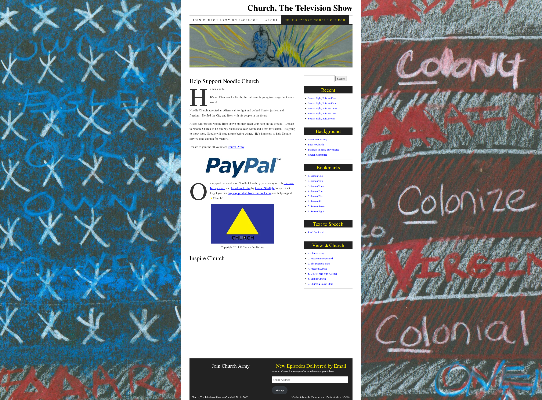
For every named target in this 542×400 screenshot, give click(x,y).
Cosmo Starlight (265, 188)
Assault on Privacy (317, 139)
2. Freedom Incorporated (320, 258)
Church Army (236, 147)
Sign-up (280, 390)
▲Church (228, 397)
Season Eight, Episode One (321, 118)
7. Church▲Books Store (320, 283)
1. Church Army (316, 253)
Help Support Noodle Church (315, 20)
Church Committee (317, 154)
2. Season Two (315, 180)
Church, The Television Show (300, 7)
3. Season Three (316, 186)
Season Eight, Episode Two (322, 113)
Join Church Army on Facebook (226, 20)
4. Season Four (315, 191)
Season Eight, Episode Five (322, 98)
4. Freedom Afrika (317, 268)
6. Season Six (315, 201)
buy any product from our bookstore (249, 193)
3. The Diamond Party (319, 263)
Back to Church (316, 144)
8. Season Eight (316, 211)
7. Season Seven (316, 206)
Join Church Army (231, 365)
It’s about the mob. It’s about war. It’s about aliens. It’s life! (321, 397)
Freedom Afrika (240, 188)
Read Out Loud (316, 232)
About (271, 20)
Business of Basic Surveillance (323, 149)
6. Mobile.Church (317, 278)
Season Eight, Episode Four (322, 103)
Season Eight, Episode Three (322, 108)
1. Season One (315, 175)
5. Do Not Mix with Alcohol (322, 273)
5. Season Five (315, 196)
